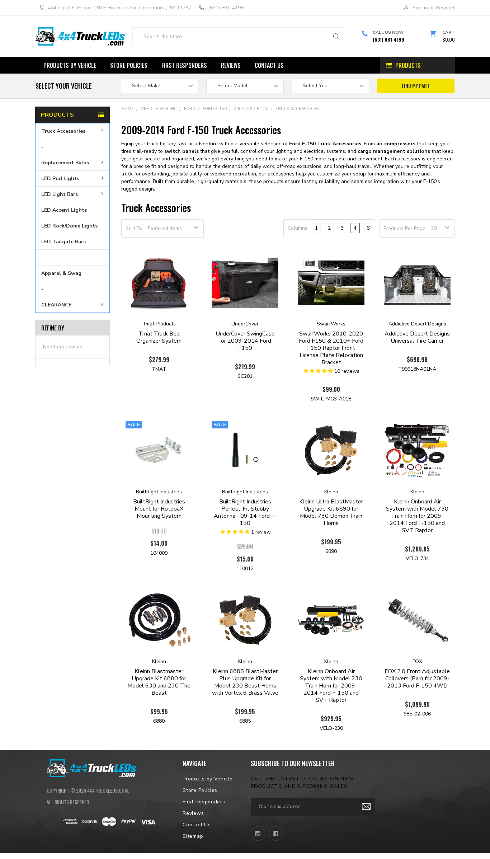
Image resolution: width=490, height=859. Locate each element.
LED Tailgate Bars (63, 241)
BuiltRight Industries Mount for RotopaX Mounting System (159, 509)
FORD (189, 109)
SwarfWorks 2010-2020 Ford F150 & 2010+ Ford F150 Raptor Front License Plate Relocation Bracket (331, 348)
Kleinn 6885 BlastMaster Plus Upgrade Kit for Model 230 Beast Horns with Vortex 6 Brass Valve (245, 682)
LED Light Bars (59, 194)
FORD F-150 (215, 109)
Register (445, 7)
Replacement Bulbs (65, 162)
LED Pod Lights (60, 178)
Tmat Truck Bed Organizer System (159, 337)
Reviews (231, 65)
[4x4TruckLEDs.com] (91, 767)
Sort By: (134, 228)
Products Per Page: (405, 228)
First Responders (184, 65)
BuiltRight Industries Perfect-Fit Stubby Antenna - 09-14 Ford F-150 (245, 512)
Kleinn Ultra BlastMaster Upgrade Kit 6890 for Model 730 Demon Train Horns (331, 512)
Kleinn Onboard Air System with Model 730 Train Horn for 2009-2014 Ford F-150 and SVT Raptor (417, 516)
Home (127, 109)
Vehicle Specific (159, 109)
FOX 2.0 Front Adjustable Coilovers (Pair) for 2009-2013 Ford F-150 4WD (417, 678)
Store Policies (128, 65)
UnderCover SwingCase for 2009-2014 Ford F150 (245, 341)
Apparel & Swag (61, 273)
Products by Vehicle (69, 65)
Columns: (298, 228)
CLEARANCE (56, 304)
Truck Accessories (63, 131)
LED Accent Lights (64, 210)
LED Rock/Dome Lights (69, 225)
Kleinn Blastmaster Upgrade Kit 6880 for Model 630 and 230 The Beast (158, 682)
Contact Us (269, 65)
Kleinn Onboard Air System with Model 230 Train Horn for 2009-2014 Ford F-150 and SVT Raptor (331, 685)
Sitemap (193, 836)
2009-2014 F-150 (251, 109)
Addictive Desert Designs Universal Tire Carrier (417, 337)
